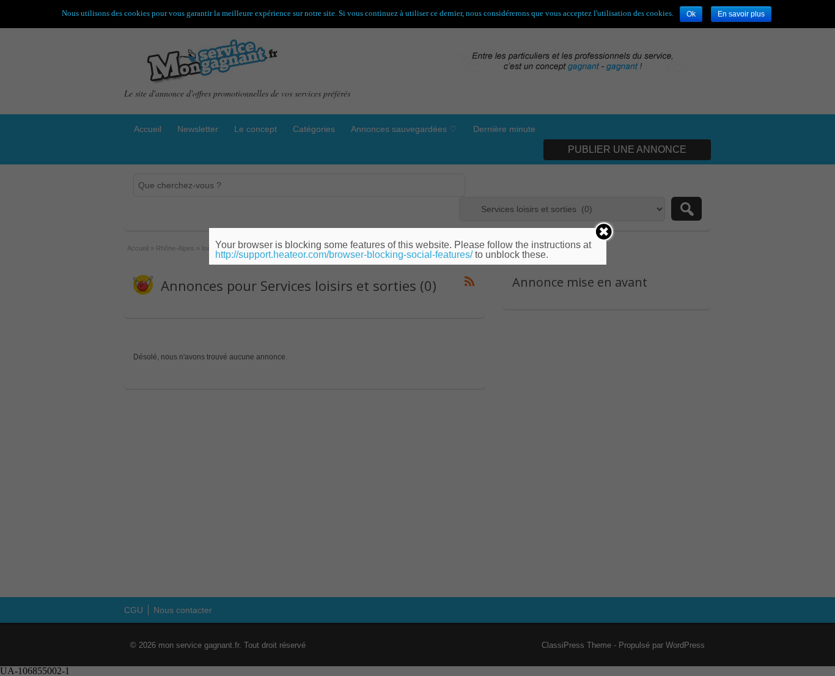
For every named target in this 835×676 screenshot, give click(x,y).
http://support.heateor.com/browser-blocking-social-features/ (344, 254)
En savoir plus (741, 14)
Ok (691, 14)
